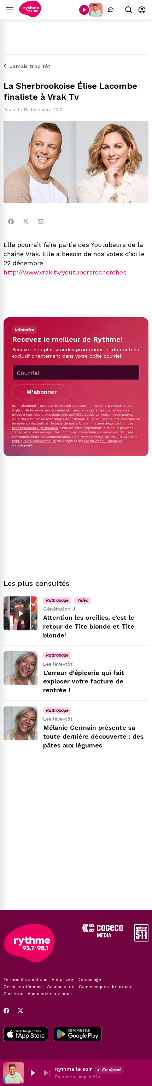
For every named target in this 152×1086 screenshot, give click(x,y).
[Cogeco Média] (102, 935)
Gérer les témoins (23, 986)
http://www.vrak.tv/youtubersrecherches (65, 272)
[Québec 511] (141, 939)
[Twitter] (25, 221)
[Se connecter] (142, 9)
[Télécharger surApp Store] (26, 1034)
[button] (32, 1073)
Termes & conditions (25, 979)
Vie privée (62, 979)
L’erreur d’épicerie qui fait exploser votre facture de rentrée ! (83, 681)
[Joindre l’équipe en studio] (110, 10)
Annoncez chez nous (50, 993)
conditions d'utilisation (103, 441)
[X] (20, 1010)
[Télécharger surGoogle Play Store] (77, 1034)
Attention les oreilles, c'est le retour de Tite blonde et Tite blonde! (88, 626)
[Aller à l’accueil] (30, 15)
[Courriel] (40, 221)
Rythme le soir (73, 1069)
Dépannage (89, 979)
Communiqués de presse (106, 986)
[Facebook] (11, 221)
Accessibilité (61, 986)
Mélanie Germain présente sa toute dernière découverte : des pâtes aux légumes (93, 736)
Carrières (13, 993)
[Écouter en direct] (84, 10)
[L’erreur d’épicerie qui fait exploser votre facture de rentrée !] (20, 668)
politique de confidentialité (34, 441)
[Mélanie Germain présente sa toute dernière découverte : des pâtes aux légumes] (20, 723)
